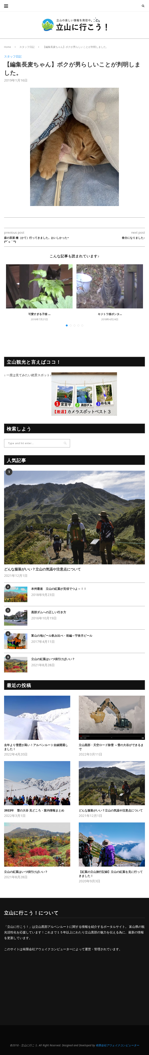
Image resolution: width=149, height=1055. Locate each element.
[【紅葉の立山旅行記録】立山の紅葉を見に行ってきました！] (112, 844)
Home (7, 47)
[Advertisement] (36, 985)
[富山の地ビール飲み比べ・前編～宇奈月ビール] (15, 641)
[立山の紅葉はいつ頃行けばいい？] (15, 664)
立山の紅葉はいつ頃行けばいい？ (53, 659)
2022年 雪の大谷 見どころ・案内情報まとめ (34, 810)
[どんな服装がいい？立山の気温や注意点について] (74, 517)
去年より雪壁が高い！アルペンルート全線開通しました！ (36, 747)
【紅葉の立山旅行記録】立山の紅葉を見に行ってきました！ (111, 874)
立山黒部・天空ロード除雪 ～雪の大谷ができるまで (111, 747)
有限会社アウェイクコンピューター (47, 949)
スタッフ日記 (27, 47)
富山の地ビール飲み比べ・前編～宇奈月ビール (61, 635)
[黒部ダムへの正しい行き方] (15, 618)
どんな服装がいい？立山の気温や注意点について (42, 569)
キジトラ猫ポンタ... (110, 314)
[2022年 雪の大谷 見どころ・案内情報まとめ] (37, 783)
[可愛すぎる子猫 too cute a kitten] (39, 286)
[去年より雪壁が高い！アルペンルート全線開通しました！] (37, 718)
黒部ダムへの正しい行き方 (48, 612)
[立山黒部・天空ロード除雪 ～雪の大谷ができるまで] (112, 718)
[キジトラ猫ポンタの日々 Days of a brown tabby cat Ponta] (109, 286)
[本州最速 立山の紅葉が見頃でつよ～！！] (15, 594)
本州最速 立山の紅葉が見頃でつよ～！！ (59, 589)
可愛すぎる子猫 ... (39, 314)
